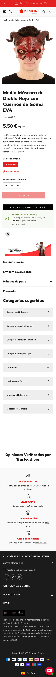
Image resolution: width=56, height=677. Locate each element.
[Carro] (50, 11)
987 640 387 (41, 542)
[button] (5, 11)
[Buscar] (43, 11)
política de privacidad (25, 570)
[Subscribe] (52, 563)
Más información (19, 224)
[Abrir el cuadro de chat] (49, 671)
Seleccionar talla (11, 158)
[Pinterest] (7, 234)
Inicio (5, 20)
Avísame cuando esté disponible (28, 207)
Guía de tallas (12, 171)
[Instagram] (19, 577)
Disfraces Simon (36, 653)
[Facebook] (6, 577)
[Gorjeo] (13, 577)
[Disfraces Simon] (28, 11)
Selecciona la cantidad (14, 179)
